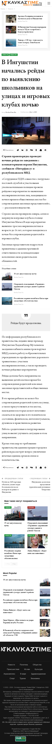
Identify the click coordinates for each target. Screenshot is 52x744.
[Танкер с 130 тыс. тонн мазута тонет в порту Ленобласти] (11, 43)
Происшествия (13, 669)
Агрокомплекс (9, 674)
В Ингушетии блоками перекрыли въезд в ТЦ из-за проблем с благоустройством (32, 29)
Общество (13, 54)
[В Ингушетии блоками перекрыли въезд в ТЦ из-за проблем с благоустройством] (11, 30)
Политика (24, 665)
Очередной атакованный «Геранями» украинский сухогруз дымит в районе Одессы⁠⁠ (29, 286)
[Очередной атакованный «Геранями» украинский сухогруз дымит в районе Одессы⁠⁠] (7, 287)
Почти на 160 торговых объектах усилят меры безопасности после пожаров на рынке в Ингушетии (11, 487)
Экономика (35, 678)
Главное (8, 507)
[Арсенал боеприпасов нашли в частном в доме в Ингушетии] (11, 19)
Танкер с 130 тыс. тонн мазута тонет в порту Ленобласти (30, 41)
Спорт (12, 678)
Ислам (27, 669)
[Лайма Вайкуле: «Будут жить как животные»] (37, 541)
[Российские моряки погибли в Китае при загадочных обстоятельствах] (7, 301)
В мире (23, 674)
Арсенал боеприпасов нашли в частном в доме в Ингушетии (30, 17)
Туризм (23, 678)
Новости (5, 54)
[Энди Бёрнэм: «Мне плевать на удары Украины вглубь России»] (45, 623)
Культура (38, 669)
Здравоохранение (38, 674)
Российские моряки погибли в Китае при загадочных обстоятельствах (31, 299)
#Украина (31, 507)
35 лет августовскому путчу (25, 273)
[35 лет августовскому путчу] (7, 276)
